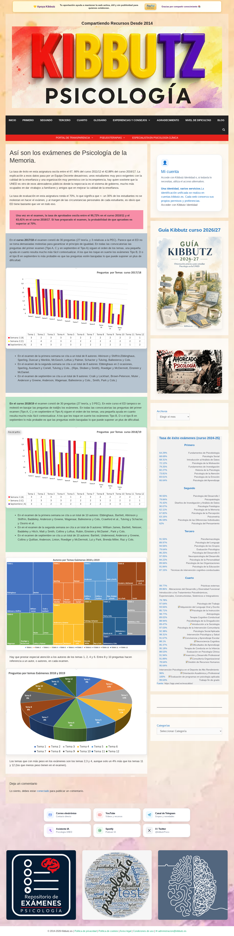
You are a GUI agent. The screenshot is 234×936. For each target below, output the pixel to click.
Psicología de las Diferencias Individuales (199, 520)
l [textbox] (201, 673)
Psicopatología (212, 499)
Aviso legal (125, 931)
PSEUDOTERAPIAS (111, 137)
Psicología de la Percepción (206, 513)
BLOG (220, 120)
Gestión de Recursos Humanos (204, 662)
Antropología (213, 614)
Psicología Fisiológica (209, 506)
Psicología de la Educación (206, 566)
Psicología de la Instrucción (206, 610)
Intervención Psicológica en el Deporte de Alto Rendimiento (189, 669)
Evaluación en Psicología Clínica (203, 651)
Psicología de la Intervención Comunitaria (199, 627)
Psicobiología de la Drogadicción (203, 621)
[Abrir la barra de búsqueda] (223, 130)
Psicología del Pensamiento (206, 523)
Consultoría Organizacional (206, 658)
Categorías (163, 725)
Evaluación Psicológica (208, 549)
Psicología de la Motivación (206, 463)
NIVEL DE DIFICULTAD (198, 120)
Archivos (162, 411)
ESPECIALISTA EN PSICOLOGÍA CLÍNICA (155, 137)
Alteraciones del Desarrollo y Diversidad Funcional (194, 589)
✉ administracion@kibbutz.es (171, 931)
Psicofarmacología (210, 539)
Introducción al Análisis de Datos (203, 459)
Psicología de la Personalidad (205, 559)
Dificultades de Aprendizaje (206, 645)
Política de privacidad (85, 931)
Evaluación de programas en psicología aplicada (195, 676)
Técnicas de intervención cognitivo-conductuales (195, 570)
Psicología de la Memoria (207, 509)
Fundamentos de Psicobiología (204, 453)
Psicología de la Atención (207, 473)
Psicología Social (211, 456)
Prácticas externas (210, 585)
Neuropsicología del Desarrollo (204, 556)
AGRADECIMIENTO (168, 120)
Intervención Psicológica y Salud (203, 634)
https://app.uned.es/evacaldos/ (178, 683)
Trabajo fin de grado (209, 680)
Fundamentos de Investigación (204, 466)
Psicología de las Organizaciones (203, 563)
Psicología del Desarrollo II (206, 552)
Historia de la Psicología (207, 470)
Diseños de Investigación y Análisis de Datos (197, 502)
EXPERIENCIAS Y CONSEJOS (130, 120)
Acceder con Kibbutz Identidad (179, 204)
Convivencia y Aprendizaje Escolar (202, 638)
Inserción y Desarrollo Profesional (203, 655)
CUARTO (82, 120)
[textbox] (204, 453)
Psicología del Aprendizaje (206, 480)
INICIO (12, 120)
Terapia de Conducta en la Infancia (202, 648)
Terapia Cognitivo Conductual (205, 617)
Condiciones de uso (143, 931)
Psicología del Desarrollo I (206, 496)
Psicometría (214, 516)
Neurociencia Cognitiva (208, 641)
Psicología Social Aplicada (206, 631)
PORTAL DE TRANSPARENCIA (73, 137)
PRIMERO (28, 120)
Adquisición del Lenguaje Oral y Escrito (200, 607)
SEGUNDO (46, 120)
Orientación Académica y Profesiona (201, 673)
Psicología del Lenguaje (207, 542)
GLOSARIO (100, 120)
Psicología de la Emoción (207, 477)
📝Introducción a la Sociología (204, 624)
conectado (43, 790)
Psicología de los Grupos (207, 546)
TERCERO (65, 120)
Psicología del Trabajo (208, 603)
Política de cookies (108, 931)
